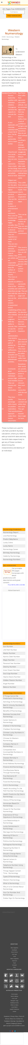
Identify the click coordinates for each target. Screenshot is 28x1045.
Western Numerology (11, 880)
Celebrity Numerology (11, 556)
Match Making (14, 996)
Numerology (10, 37)
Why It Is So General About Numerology (13, 888)
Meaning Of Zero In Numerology (10, 836)
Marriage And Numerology (13, 832)
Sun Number (8, 646)
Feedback (7, 1021)
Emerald (14, 965)
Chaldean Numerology (11, 729)
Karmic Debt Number (11, 657)
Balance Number (9, 687)
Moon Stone (14, 952)
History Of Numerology (12, 800)
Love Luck (14, 998)
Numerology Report (10, 532)
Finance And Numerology (13, 767)
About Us (12, 1018)
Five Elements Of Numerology (9, 777)
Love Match (14, 1007)
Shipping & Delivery (16, 1023)
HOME (4, 37)
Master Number (9, 653)
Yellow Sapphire (14, 958)
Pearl (14, 963)
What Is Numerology (11, 883)
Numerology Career (10, 549)
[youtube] (17, 1031)
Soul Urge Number (10, 673)
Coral (14, 956)
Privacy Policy (14, 1016)
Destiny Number (9, 667)
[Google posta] (12, 1031)
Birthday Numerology (11, 553)
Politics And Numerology (12, 841)
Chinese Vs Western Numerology (11, 739)
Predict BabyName (10, 539)
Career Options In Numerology (10, 721)
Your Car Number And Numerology (11, 894)
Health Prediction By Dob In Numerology (14, 795)
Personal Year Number (11, 663)
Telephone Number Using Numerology (13, 866)
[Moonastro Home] (14, 2)
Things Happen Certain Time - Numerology (12, 872)
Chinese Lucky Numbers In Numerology (13, 734)
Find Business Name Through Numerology (11, 771)
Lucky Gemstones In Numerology (11, 827)
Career (14, 1011)
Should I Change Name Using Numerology (12, 855)
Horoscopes (14, 994)
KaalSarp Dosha (14, 1002)
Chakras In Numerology (12, 726)
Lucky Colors (8, 543)
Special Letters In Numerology (9, 860)
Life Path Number (10, 650)
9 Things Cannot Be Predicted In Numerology (13, 697)
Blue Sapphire (14, 947)
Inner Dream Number (11, 670)
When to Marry (14, 1005)
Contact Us (19, 1018)
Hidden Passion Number (12, 680)
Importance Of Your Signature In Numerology (13, 816)
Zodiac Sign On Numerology (14, 898)
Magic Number (9, 660)
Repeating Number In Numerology (11, 849)
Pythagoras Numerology (12, 844)
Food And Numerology (11, 782)
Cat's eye (14, 954)
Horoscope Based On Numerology (11, 804)
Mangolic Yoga (14, 1000)
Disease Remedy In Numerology (10, 759)
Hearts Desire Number (12, 677)
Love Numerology (10, 536)
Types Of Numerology (11, 877)
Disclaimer (7, 1016)
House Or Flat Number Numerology (11, 810)
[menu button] (1, 2)
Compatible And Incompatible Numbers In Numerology (13, 752)
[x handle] (15, 1031)
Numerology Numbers (11, 559)
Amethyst (14, 950)
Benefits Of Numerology (12, 711)
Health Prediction (14, 1009)
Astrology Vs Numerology (13, 702)
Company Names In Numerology (10, 745)
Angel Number (8, 684)
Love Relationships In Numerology (11, 822)
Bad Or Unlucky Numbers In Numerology (13, 706)
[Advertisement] (14, 476)
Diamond (14, 960)
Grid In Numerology (10, 785)
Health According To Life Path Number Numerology (13, 790)
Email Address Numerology (13, 763)
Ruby (14, 967)
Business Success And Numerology (11, 715)
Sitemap (13, 1021)
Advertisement (8, 912)
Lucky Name (8, 546)
